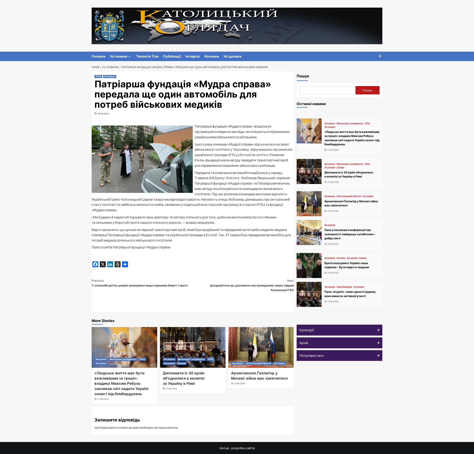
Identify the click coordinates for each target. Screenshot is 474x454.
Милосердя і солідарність (123, 359)
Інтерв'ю (341, 258)
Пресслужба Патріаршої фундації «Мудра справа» (131, 247)
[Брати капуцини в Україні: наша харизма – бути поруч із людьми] (309, 265)
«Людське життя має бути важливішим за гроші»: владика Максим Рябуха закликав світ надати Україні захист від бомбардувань (121, 383)
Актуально (101, 359)
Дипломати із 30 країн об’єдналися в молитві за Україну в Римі (183, 378)
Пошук (303, 76)
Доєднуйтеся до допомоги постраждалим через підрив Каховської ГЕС (252, 285)
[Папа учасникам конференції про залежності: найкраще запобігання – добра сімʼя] (309, 232)
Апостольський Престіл (258, 363)
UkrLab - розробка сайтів (237, 448)
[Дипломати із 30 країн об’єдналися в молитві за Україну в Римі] (193, 347)
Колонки (211, 56)
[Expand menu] (129, 56)
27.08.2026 (103, 399)
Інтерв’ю (193, 56)
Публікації (172, 56)
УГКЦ (98, 76)
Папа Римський (344, 287)
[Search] (380, 56)
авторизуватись (166, 427)
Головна (98, 56)
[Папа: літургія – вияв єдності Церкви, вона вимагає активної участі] (309, 294)
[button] (339, 330)
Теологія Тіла (147, 56)
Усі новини (118, 56)
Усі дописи (232, 56)
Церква (182, 363)
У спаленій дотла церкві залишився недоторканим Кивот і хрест (140, 283)
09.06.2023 (103, 113)
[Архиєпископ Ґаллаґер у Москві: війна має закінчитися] (261, 347)
